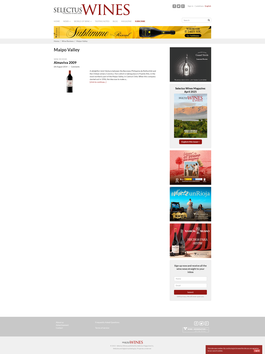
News (66, 21)
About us (60, 322)
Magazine (126, 21)
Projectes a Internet (144, 349)
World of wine (82, 21)
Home (57, 21)
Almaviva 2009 (65, 62)
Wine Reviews (68, 41)
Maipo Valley (82, 41)
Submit (190, 292)
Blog (115, 21)
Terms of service (102, 328)
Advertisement (62, 325)
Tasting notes (102, 21)
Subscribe (140, 21)
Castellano (199, 6)
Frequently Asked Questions (107, 322)
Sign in (190, 6)
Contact (59, 328)
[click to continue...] (98, 82)
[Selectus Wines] (92, 9)
